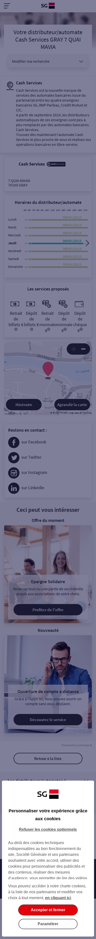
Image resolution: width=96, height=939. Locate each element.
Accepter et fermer (48, 910)
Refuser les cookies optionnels (48, 829)
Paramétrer (48, 924)
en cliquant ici (58, 898)
